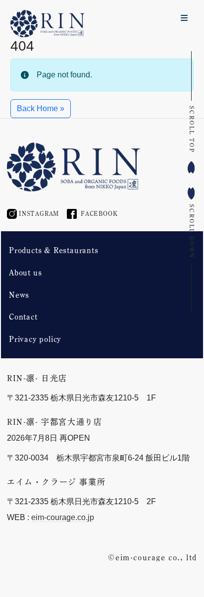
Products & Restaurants (54, 250)
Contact (23, 317)
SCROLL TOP (192, 129)
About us (25, 272)
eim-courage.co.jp (62, 517)
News (19, 295)
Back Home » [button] (40, 108)
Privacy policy (35, 339)
